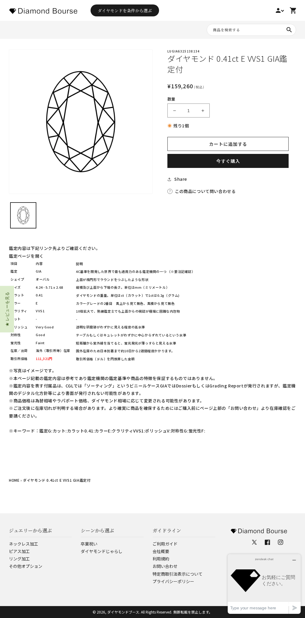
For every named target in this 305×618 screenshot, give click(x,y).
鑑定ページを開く (26, 256)
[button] (7, 309)
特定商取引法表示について (177, 574)
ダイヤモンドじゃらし (101, 551)
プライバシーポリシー (173, 581)
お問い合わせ (165, 566)
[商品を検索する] (289, 29)
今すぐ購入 (228, 161)
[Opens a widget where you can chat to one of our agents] (264, 584)
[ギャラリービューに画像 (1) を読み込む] (23, 215)
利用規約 (160, 559)
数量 (171, 99)
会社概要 (160, 551)
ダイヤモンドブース (123, 611)
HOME (14, 480)
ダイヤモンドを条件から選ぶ (125, 10)
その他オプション (25, 566)
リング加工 (19, 559)
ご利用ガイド (165, 544)
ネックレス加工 (23, 544)
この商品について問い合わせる (205, 191)
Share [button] (180, 179)
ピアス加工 (19, 551)
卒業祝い (89, 544)
